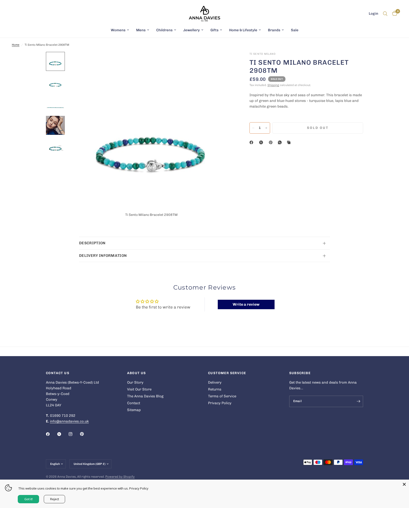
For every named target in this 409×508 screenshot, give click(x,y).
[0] (393, 13)
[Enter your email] (358, 401)
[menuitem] (120, 30)
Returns (214, 389)
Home (15, 44)
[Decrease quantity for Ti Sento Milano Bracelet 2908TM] (253, 127)
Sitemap (134, 410)
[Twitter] (62, 434)
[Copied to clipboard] (290, 142)
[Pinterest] (272, 142)
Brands (274, 30)
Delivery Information (103, 255)
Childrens (164, 30)
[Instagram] (74, 434)
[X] (262, 142)
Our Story (135, 382)
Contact (133, 403)
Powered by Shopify (120, 476)
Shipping (273, 85)
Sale (294, 30)
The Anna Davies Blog (145, 396)
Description (92, 243)
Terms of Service (222, 396)
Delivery (215, 382)
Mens (141, 30)
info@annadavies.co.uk (69, 421)
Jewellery (191, 30)
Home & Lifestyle (243, 30)
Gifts (214, 30)
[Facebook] (252, 142)
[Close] (404, 484)
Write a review (246, 304)
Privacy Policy (219, 403)
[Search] (385, 13)
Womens (118, 30)
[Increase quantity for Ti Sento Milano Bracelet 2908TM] (266, 127)
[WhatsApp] (281, 142)
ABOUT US (136, 373)
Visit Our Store (139, 389)
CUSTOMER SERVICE (227, 373)
